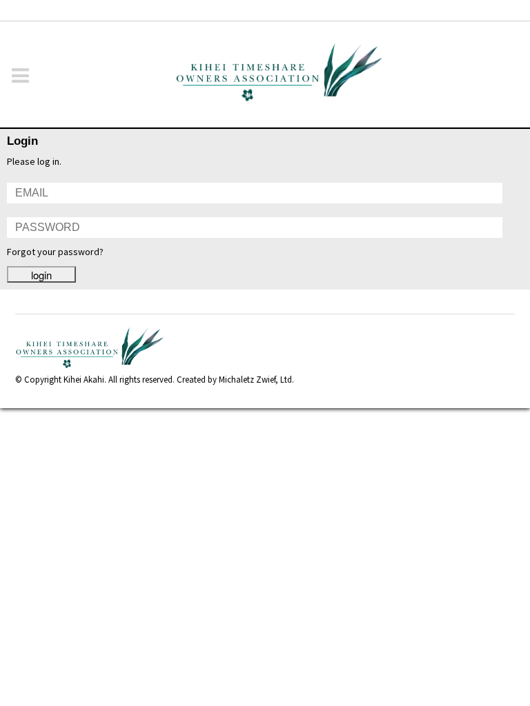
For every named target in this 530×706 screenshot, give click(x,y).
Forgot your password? (55, 251)
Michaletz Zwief (247, 379)
